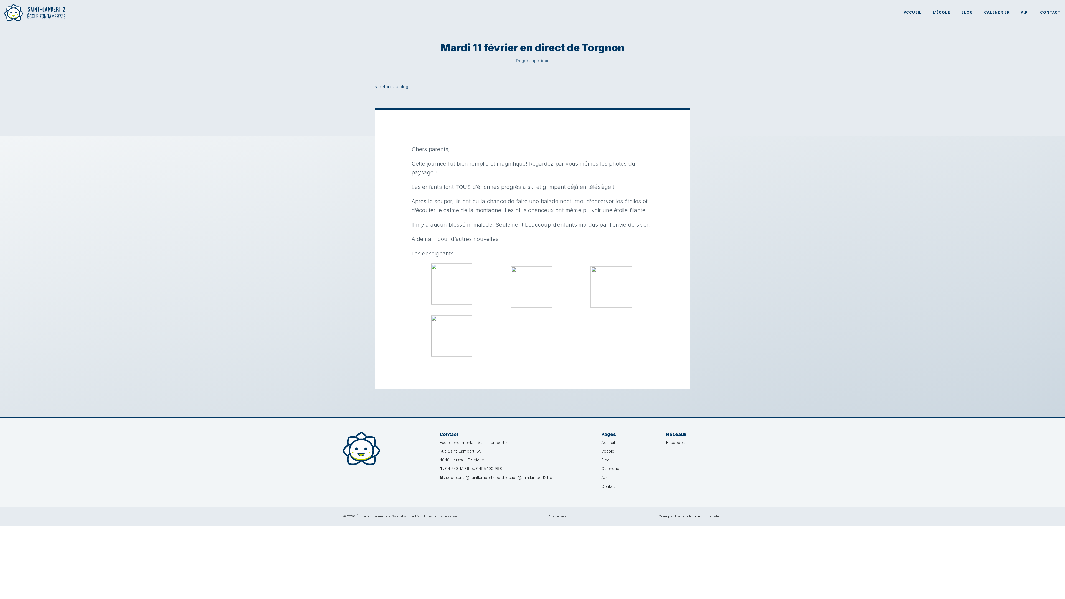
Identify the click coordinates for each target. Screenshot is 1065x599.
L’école (607, 451)
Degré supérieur (532, 60)
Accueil (913, 12)
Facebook (675, 442)
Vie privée (558, 516)
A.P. (1025, 12)
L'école (941, 12)
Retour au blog (391, 86)
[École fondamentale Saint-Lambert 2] (386, 456)
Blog (967, 12)
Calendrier (997, 12)
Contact (1050, 12)
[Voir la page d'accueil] (34, 12)
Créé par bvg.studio (675, 516)
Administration (710, 516)
